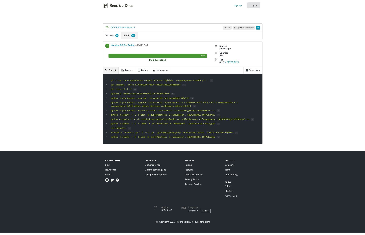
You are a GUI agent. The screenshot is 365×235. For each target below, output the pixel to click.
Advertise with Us (194, 175)
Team (227, 170)
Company (229, 165)
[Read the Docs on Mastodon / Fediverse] (117, 180)
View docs (254, 70)
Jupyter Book (231, 196)
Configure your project (156, 175)
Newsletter (110, 170)
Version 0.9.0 (118, 45)
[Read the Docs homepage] (121, 5)
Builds (129, 35)
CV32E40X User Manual (122, 27)
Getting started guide (155, 170)
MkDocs (229, 191)
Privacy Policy (192, 179)
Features (189, 170)
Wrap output (163, 70)
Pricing (188, 165)
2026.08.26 (166, 210)
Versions (111, 35)
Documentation (153, 165)
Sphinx (228, 186)
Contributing (231, 175)
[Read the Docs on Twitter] (112, 180)
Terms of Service (193, 184)
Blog (107, 165)
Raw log (129, 70)
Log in (254, 5)
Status (108, 175)
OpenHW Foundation (245, 28)
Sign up (238, 5)
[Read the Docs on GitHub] (107, 180)
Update (205, 211)
